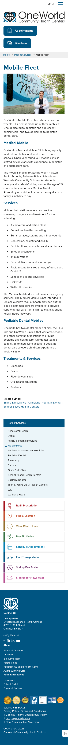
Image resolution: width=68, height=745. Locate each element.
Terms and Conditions (33, 711)
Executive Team (11, 659)
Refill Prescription (27, 505)
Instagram (8, 641)
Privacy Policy (11, 711)
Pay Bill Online (25, 536)
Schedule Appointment (30, 547)
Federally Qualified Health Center (21, 667)
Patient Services (23, 55)
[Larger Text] (65, 733)
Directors (8, 654)
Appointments (24, 30)
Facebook (4, 641)
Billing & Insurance (14, 403)
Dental (11, 436)
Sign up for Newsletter (30, 578)
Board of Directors (13, 650)
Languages (9, 680)
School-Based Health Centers (24, 475)
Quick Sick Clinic (17, 470)
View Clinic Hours (27, 526)
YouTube (18, 641)
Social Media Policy (36, 715)
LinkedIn (13, 641)
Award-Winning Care (14, 671)
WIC (10, 490)
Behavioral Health (18, 431)
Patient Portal (10, 684)
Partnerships (10, 663)
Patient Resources (13, 674)
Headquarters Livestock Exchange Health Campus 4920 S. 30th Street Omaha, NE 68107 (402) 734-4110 (22, 627)
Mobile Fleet (15, 446)
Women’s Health (17, 494)
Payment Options (12, 688)
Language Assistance (18, 718)
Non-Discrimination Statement (22, 722)
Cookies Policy (14, 715)
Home (6, 55)
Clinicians (34, 403)
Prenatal (12, 465)
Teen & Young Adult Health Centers (28, 485)
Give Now (21, 43)
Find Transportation (28, 557)
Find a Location (25, 516)
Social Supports (17, 480)
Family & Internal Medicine (22, 441)
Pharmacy (13, 460)
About (6, 645)
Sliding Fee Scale (27, 567)
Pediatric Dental (17, 455)
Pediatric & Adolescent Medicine (26, 450)
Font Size (65, 733)
